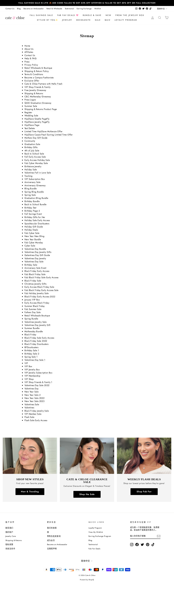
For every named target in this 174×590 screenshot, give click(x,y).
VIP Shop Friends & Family (37, 87)
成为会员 (51, 540)
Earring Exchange (84, 8)
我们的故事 (52, 527)
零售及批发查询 (54, 536)
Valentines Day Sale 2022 (36, 385)
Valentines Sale (31, 404)
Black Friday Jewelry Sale (36, 410)
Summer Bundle (31, 328)
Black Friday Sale (32, 280)
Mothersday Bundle (33, 331)
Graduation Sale (32, 144)
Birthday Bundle (32, 201)
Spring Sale (30, 195)
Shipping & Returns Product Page (40, 109)
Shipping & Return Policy (36, 71)
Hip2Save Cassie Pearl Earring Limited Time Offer (48, 134)
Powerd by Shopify (87, 579)
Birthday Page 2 (32, 210)
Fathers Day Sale (32, 312)
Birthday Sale (30, 264)
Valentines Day (31, 388)
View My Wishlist (95, 532)
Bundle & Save (92, 15)
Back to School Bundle (35, 204)
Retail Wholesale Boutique (37, 315)
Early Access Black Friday (36, 302)
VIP (26, 363)
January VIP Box (32, 299)
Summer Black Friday (34, 306)
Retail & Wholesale (54, 8)
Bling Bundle (30, 188)
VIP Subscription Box (34, 179)
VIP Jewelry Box (32, 369)
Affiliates (28, 52)
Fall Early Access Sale (35, 156)
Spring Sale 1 (30, 356)
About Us (28, 48)
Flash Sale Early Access (35, 420)
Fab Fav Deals (94, 548)
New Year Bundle (32, 239)
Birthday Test (30, 207)
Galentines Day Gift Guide (37, 255)
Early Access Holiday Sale (37, 160)
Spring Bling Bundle (34, 191)
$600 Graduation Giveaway (37, 102)
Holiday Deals (31, 229)
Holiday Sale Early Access (37, 220)
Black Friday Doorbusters (36, 344)
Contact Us (9, 8)
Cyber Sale (29, 245)
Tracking (28, 176)
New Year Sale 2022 (34, 398)
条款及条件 (10, 548)
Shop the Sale (87, 494)
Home (27, 45)
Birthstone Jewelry (32, 166)
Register (28, 112)
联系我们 (9, 527)
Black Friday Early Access (36, 271)
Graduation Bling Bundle (36, 198)
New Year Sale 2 (32, 395)
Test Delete (29, 128)
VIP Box (28, 366)
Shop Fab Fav (144, 491)
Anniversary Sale (32, 182)
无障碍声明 (52, 548)
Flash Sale (29, 417)
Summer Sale (30, 106)
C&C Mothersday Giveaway (37, 96)
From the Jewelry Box (129, 15)
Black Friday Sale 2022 (35, 341)
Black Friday (30, 334)
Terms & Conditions (33, 74)
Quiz (107, 20)
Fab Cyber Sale (31, 233)
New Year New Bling (34, 236)
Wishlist (97, 8)
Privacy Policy (31, 64)
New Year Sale (31, 391)
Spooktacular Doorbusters (36, 223)
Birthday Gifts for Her (34, 217)
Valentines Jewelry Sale (35, 322)
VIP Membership (32, 375)
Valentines (29, 407)
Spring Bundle (31, 318)
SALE (98, 20)
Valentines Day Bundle (35, 249)
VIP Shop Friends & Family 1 (38, 382)
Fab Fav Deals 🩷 (68, 15)
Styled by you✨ (47, 20)
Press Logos (30, 99)
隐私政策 (9, 544)
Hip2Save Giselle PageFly (36, 118)
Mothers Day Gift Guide (35, 137)
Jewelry (67, 20)
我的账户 (9, 532)
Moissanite (83, 20)
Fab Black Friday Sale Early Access (41, 277)
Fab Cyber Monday (33, 242)
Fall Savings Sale (41, 15)
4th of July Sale (31, 150)
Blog (19, 8)
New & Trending (30, 491)
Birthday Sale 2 (31, 353)
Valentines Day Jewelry (35, 258)
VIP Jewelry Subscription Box (38, 372)
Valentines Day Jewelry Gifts (37, 252)
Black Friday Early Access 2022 (39, 296)
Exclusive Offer (31, 80)
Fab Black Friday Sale (34, 274)
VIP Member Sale (32, 414)
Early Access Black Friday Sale (39, 287)
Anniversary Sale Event (35, 268)
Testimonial (69, 8)
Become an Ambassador (34, 8)
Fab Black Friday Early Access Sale (41, 290)
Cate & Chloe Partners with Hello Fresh (43, 83)
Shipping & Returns (33, 93)
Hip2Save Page (31, 125)
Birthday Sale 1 (31, 350)
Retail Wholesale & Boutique (38, 67)
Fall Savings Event (33, 213)
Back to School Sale (34, 153)
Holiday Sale (30, 169)
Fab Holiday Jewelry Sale (36, 293)
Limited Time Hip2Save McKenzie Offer (43, 131)
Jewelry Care (10, 536)
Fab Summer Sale (32, 309)
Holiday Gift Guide (33, 226)
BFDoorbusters (31, 347)
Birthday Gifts (31, 147)
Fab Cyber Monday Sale (36, 163)
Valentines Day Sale (34, 261)
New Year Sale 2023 (34, 401)
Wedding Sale (31, 115)
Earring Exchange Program (99, 536)
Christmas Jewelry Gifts (35, 283)
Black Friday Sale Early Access (39, 337)
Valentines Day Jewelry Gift (37, 325)
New (108, 15)
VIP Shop (29, 379)
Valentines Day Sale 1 (34, 360)
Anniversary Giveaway (35, 185)
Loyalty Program (126, 20)
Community (29, 140)
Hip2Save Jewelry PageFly (37, 121)
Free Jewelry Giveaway (35, 90)
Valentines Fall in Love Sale (37, 172)
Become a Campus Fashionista (39, 77)
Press (26, 61)
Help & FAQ (30, 58)
